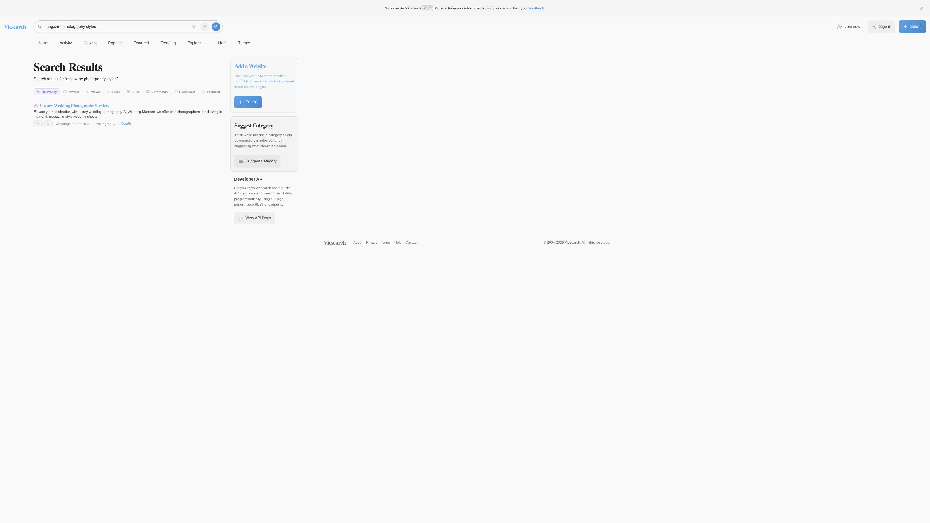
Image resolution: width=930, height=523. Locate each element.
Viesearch (15, 26)
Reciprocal (187, 92)
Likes (136, 92)
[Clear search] (193, 26)
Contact (411, 242)
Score (115, 92)
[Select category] (205, 26)
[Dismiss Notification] (921, 8)
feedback (536, 8)
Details (126, 123)
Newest (74, 92)
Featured (213, 92)
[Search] (216, 26)
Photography (105, 124)
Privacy (371, 242)
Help (398, 242)
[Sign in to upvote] (38, 123)
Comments (159, 92)
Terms (386, 242)
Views (95, 92)
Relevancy (49, 92)
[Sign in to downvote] (48, 123)
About (357, 242)
